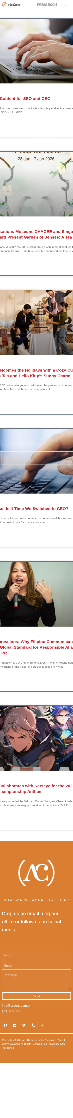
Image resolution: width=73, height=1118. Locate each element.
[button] (63, 4)
